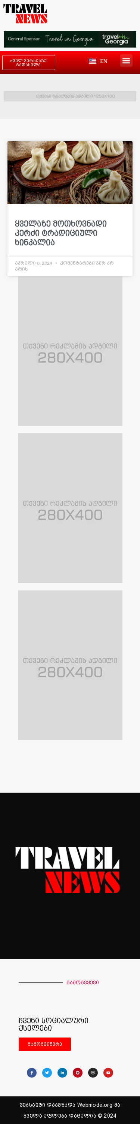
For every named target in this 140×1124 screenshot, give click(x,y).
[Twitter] (47, 1073)
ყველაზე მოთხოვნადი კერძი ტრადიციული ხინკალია (61, 233)
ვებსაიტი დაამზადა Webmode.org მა (70, 1105)
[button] (126, 60)
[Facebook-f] (32, 1073)
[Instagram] (93, 1073)
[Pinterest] (78, 1073)
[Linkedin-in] (62, 1073)
